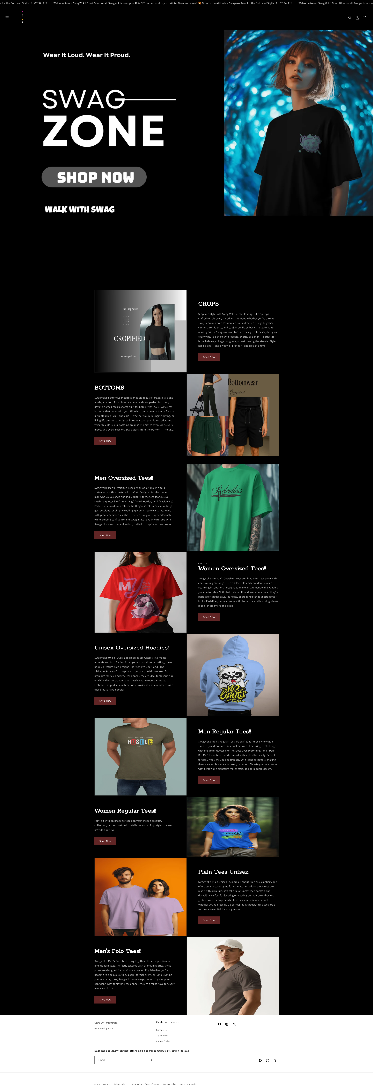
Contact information (188, 1084)
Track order (162, 1035)
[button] (7, 17)
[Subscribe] (151, 1060)
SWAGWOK (106, 1084)
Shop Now (209, 357)
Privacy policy (136, 1084)
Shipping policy (169, 1084)
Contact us (162, 1029)
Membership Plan (103, 1028)
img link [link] (5, 285)
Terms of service (152, 1084)
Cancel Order (163, 1041)
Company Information (106, 1022)
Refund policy (120, 1084)
